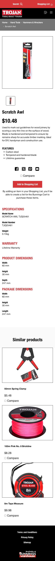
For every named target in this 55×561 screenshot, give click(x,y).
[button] (18, 4)
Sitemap (27, 542)
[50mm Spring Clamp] (27, 365)
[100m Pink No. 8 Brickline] (27, 422)
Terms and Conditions (27, 532)
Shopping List (43, 4)
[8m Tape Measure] (27, 480)
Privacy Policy (27, 537)
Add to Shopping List (27, 184)
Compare (29, 176)
